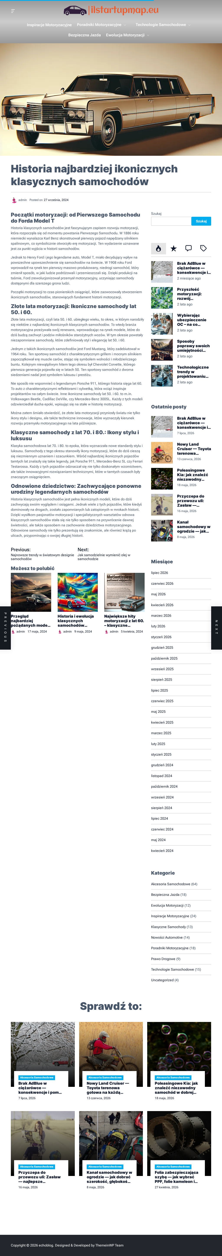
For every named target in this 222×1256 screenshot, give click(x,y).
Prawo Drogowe (163, 959)
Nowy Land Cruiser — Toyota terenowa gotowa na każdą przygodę (194, 449)
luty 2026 (158, 626)
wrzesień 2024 (162, 797)
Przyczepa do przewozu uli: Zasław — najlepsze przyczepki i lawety (190, 501)
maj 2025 (158, 712)
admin (20, 631)
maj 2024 (158, 840)
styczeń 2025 (161, 754)
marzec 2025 (161, 733)
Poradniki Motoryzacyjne (99, 24)
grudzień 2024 (162, 765)
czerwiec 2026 (162, 583)
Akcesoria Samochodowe (170, 884)
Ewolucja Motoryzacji (125, 35)
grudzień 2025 (162, 648)
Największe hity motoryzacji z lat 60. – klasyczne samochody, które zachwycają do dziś (124, 621)
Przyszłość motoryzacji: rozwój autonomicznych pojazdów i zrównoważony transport (194, 294)
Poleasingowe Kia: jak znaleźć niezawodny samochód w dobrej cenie (192, 475)
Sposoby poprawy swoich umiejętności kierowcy (193, 346)
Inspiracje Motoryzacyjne (49, 24)
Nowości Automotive (167, 937)
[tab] (158, 248)
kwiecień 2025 (162, 722)
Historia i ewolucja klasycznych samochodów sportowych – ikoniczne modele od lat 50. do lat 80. (76, 621)
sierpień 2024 (161, 808)
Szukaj (156, 214)
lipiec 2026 (159, 573)
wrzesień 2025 (162, 669)
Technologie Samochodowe (161, 24)
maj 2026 (158, 594)
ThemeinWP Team (109, 1245)
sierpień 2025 (161, 680)
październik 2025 (164, 658)
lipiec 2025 (159, 690)
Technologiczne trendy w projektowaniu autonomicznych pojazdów (194, 372)
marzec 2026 (161, 616)
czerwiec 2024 (162, 829)
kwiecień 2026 (162, 605)
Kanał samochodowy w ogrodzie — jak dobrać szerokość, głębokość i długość (194, 526)
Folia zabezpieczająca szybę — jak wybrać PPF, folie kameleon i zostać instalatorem (176, 1177)
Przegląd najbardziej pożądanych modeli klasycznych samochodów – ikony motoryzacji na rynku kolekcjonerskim (30, 621)
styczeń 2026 (161, 637)
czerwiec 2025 (162, 701)
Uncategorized (162, 980)
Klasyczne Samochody (168, 927)
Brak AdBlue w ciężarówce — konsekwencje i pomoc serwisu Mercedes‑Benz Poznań (193, 268)
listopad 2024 (161, 776)
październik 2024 (164, 786)
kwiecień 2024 (162, 851)
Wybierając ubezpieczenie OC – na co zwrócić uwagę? (193, 320)
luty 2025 (158, 744)
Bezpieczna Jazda (84, 35)
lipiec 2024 (159, 818)
